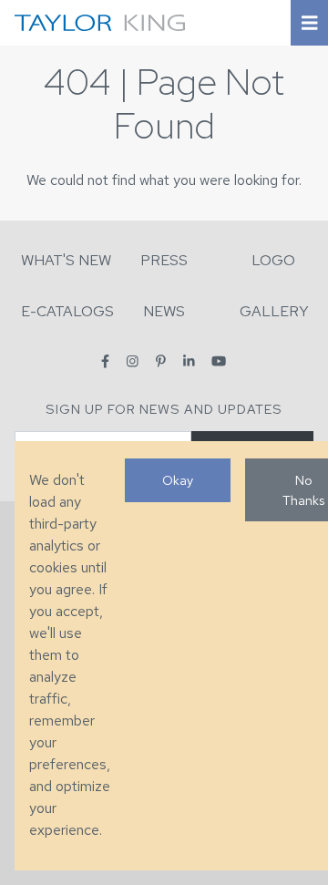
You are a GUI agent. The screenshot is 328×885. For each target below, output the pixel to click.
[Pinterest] (161, 361)
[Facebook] (105, 361)
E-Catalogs (67, 311)
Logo (273, 260)
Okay (177, 480)
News (164, 311)
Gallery (274, 311)
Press (164, 260)
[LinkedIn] (189, 361)
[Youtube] (218, 361)
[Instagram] (132, 361)
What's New (66, 260)
